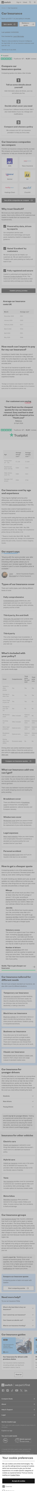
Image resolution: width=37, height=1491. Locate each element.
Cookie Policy (15, 1475)
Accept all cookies (18, 1481)
